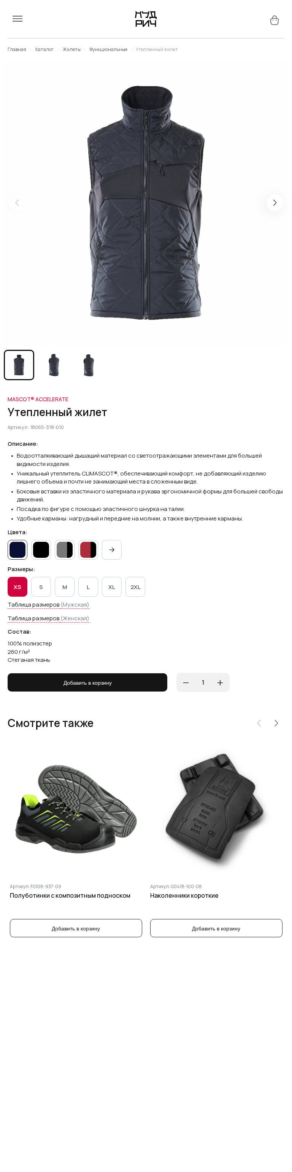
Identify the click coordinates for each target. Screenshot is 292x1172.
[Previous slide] (17, 202)
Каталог (44, 49)
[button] (19, 365)
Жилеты (72, 49)
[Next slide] (275, 202)
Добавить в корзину (87, 683)
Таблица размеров (48, 604)
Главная (17, 49)
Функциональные (108, 49)
